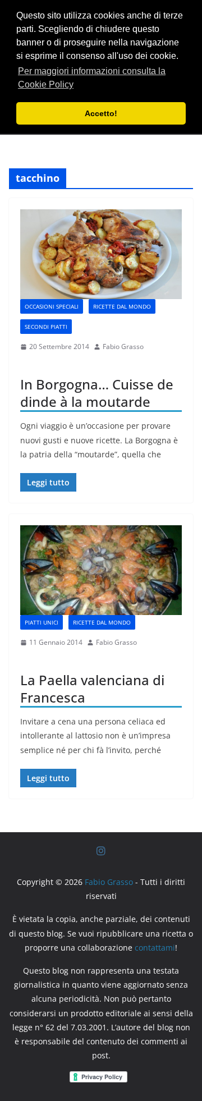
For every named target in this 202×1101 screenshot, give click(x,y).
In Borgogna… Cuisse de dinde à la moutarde (96, 393)
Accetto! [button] (101, 113)
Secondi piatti (46, 327)
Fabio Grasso (123, 346)
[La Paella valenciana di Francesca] (101, 570)
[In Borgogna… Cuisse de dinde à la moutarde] (101, 254)
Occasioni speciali (52, 306)
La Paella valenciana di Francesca (92, 689)
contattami (155, 947)
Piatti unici (41, 622)
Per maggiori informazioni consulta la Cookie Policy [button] (92, 77)
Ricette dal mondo (122, 306)
